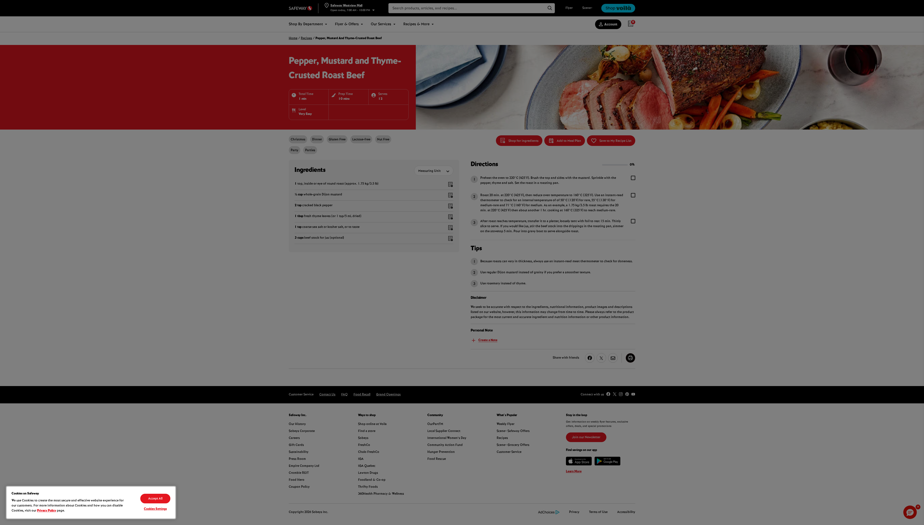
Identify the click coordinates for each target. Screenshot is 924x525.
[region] (91, 502)
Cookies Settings (155, 509)
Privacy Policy (46, 510)
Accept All (155, 498)
